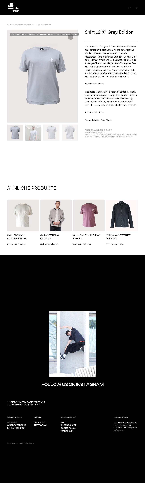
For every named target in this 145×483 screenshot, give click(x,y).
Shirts (20, 25)
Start (11, 25)
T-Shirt (127, 137)
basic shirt (110, 135)
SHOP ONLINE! (121, 417)
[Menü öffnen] (129, 7)
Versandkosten (18, 244)
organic (122, 135)
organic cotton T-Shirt (109, 137)
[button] (70, 37)
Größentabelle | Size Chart (98, 120)
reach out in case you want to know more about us (26, 403)
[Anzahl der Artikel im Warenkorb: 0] (136, 7)
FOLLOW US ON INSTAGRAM (72, 384)
